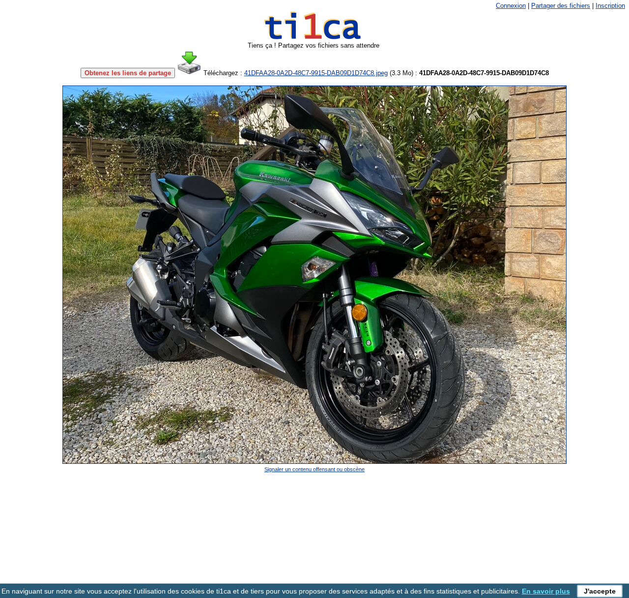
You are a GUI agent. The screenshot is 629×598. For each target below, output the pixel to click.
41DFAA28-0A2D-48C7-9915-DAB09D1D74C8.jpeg (316, 73)
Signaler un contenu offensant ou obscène (314, 469)
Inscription (610, 5)
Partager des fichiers (560, 5)
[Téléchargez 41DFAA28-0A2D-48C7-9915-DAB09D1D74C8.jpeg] (189, 73)
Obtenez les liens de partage (128, 73)
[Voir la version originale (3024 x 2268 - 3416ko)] (314, 461)
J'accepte (600, 591)
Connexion (511, 5)
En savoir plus (546, 591)
